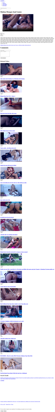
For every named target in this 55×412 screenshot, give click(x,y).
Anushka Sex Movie (29, 377)
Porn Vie (20, 377)
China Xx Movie (5, 378)
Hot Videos (4, 5)
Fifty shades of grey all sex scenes (7, 130)
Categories (4, 3)
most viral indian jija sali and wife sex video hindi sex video (13, 182)
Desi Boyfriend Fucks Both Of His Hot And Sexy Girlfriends (13, 373)
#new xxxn (13, 45)
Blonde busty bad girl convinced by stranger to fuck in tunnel (14, 252)
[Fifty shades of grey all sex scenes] (11, 126)
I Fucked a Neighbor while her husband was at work (12, 321)
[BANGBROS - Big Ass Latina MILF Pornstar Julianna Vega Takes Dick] (11, 351)
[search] (0, 9)
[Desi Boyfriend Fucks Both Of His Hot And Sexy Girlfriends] (11, 369)
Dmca (12, 404)
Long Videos (5, 4)
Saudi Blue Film (41, 377)
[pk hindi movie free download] (11, 213)
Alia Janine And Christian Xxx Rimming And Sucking (12, 78)
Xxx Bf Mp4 (36, 377)
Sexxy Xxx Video (47, 377)
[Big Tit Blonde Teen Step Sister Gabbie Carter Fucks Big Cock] (11, 299)
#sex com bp (8, 45)
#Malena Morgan (3, 45)
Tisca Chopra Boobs (12, 378)
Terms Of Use (8, 404)
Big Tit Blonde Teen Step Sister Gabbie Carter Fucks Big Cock (14, 303)
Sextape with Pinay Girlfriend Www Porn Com (8, 401)
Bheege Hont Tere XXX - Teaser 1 (7, 96)
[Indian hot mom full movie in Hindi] (11, 161)
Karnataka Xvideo (8, 377)
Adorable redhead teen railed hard (8, 338)
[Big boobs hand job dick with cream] (11, 109)
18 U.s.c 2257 (2, 404)
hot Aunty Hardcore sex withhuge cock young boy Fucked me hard (28, 401)
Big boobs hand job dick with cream (8, 113)
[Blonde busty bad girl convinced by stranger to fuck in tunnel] (11, 247)
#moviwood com (28, 45)
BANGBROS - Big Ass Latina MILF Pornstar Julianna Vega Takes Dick (16, 355)
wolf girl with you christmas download (8, 234)
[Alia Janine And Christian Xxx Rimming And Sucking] (11, 74)
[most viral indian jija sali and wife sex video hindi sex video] (11, 178)
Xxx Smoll (24, 377)
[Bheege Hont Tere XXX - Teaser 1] (11, 92)
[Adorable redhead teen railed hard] (11, 334)
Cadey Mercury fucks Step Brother (8, 286)
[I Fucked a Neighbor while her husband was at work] (11, 317)
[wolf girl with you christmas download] (11, 230)
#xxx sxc (17, 45)
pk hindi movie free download (7, 217)
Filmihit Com (2, 377)
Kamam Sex (14, 377)
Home (4, 2)
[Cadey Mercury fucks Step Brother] (11, 282)
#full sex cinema (21, 45)
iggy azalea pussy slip (5, 200)
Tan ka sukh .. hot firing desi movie (8, 148)
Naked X (17, 377)
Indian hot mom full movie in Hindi (8, 165)
